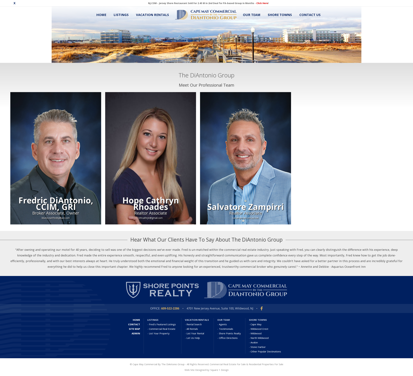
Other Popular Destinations (266, 351)
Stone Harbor (258, 347)
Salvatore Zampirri (245, 206)
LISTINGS (121, 15)
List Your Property (159, 333)
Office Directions (228, 337)
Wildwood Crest (259, 328)
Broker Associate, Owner (55, 213)
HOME (101, 15)
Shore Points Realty (230, 333)
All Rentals (192, 328)
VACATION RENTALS (152, 15)
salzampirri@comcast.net (245, 217)
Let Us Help (193, 337)
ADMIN (136, 333)
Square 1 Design (219, 369)
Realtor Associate (150, 213)
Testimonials (226, 328)
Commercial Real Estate (162, 328)
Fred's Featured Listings (162, 324)
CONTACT (134, 324)
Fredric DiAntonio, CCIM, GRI (55, 203)
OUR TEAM (251, 15)
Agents (223, 324)
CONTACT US (310, 15)
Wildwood (256, 333)
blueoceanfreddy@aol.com (56, 217)
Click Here (262, 3)
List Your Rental (195, 333)
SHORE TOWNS (280, 15)
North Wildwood (260, 337)
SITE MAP (134, 328)
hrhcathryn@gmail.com (151, 217)
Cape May (256, 324)
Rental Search (194, 324)
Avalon (254, 342)
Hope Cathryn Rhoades (150, 203)
